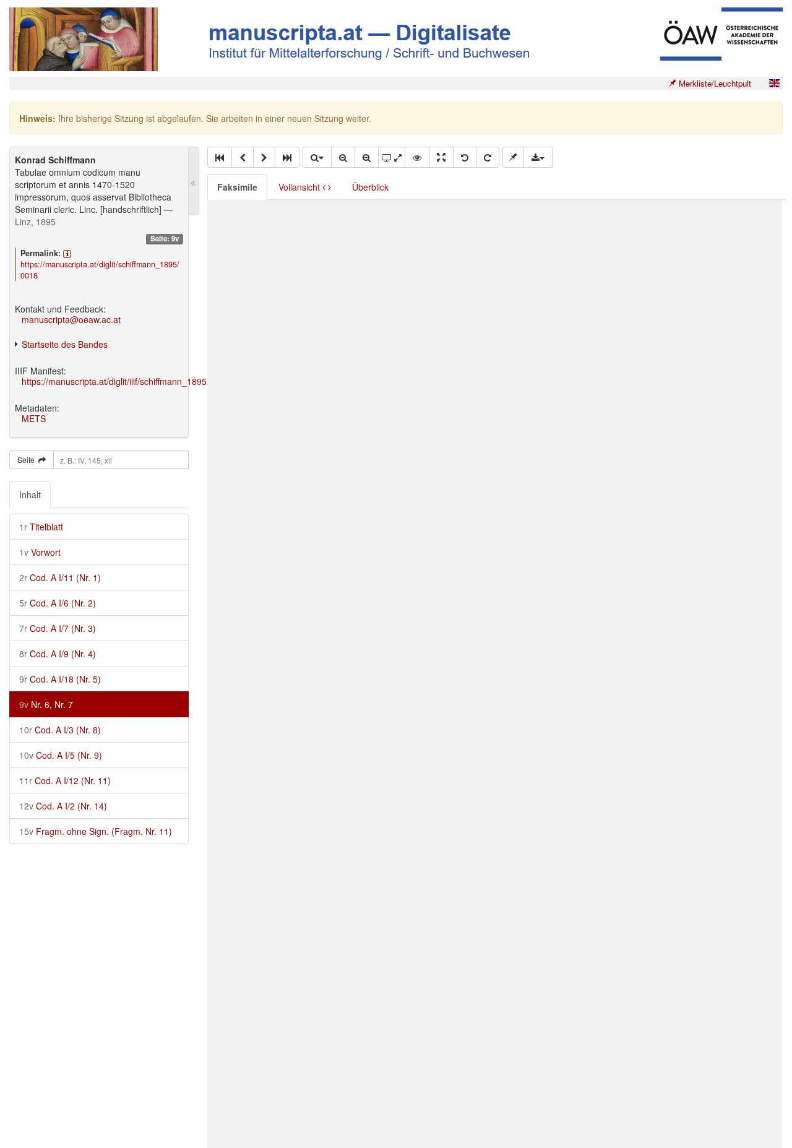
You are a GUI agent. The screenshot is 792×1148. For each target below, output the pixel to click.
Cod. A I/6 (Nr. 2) (57, 603)
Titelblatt (41, 526)
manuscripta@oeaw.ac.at (71, 319)
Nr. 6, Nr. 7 (46, 704)
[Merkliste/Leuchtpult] (513, 157)
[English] (774, 83)
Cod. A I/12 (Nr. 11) (65, 780)
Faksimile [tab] (237, 187)
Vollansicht (300, 187)
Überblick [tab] (370, 187)
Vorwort (40, 552)
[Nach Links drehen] (464, 157)
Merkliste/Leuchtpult (713, 83)
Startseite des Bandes (65, 344)
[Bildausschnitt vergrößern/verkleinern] (391, 157)
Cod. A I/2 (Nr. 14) (63, 806)
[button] (219, 157)
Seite (27, 459)
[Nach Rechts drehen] (487, 157)
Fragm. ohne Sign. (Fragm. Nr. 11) (95, 831)
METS (34, 418)
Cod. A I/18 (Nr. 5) (60, 679)
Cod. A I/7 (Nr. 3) (57, 628)
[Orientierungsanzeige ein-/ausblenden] (417, 157)
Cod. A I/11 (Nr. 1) (60, 577)
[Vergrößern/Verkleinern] (317, 157)
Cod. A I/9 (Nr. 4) (57, 653)
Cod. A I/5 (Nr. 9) (60, 755)
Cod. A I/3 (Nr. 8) (60, 729)
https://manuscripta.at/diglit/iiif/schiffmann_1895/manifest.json (141, 381)
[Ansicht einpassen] (441, 157)
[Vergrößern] (367, 157)
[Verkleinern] (343, 157)
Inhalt (30, 494)
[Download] (538, 157)
